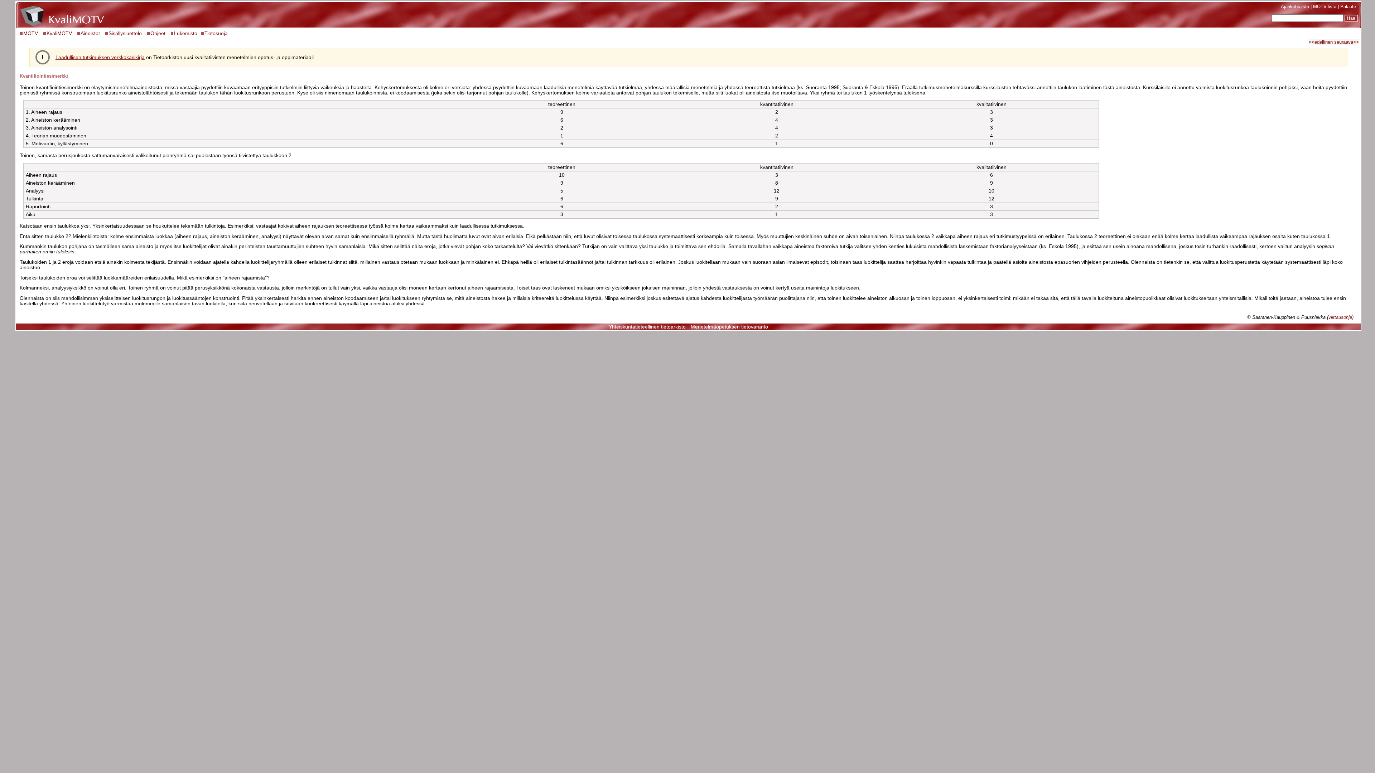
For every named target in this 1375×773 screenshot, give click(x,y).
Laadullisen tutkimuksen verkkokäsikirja (100, 57)
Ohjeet (157, 33)
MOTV (31, 33)
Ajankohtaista (1295, 6)
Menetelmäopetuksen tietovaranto (729, 327)
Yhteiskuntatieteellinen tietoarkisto (647, 327)
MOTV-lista (1324, 6)
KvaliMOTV (59, 33)
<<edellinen (1321, 42)
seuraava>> (1346, 42)
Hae (1351, 18)
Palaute (1348, 6)
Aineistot (90, 33)
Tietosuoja (216, 33)
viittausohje (1340, 317)
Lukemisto (185, 33)
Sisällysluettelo (125, 33)
